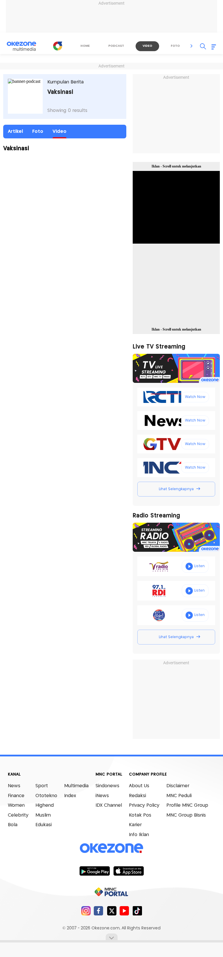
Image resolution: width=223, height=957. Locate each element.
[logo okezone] (111, 848)
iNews (102, 796)
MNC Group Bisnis (186, 815)
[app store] (128, 870)
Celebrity (18, 815)
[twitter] (111, 910)
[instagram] (86, 910)
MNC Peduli (179, 796)
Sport (41, 786)
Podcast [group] (116, 45)
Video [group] (147, 45)
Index (70, 796)
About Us (139, 786)
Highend (44, 805)
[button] (192, 46)
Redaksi (137, 796)
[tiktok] (137, 910)
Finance (16, 796)
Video (59, 131)
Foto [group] (175, 45)
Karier (135, 825)
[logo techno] (25, 46)
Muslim (43, 815)
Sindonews (107, 786)
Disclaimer (177, 786)
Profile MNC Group (187, 805)
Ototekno (46, 796)
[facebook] (98, 910)
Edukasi (43, 825)
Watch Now (195, 397)
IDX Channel (109, 805)
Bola (12, 825)
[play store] (94, 870)
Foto (37, 131)
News (14, 786)
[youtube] (124, 910)
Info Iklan (139, 835)
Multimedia (76, 786)
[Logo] (57, 46)
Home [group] (85, 45)
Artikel (15, 131)
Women (16, 805)
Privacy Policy (144, 805)
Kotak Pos (140, 815)
